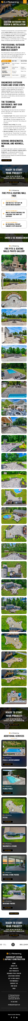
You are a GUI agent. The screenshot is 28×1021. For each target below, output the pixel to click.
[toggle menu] (25, 1)
